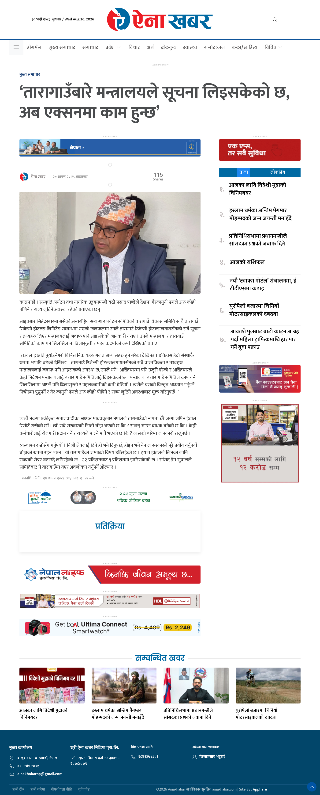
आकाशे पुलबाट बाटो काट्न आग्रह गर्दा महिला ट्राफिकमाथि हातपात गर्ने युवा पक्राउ (265, 340)
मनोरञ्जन (214, 47)
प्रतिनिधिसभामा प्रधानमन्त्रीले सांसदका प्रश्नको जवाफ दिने (258, 240)
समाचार (90, 47)
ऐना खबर (38, 177)
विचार (134, 47)
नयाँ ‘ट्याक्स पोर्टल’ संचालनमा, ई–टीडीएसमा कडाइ (264, 285)
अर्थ (150, 47)
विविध (270, 47)
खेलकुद (168, 47)
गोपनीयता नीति (61, 790)
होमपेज (34, 47)
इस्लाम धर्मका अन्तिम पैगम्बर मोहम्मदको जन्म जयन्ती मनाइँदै (260, 214)
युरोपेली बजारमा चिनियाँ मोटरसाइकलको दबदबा (254, 310)
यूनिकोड (84, 790)
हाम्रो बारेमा (37, 790)
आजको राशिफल (247, 263)
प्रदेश (110, 47)
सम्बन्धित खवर (160, 658)
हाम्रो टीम (18, 790)
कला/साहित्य (244, 47)
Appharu (260, 789)
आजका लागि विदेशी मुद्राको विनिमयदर (257, 189)
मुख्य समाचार (61, 47)
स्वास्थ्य (190, 47)
